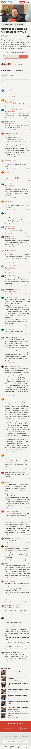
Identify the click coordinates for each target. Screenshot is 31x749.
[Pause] (1, 20)
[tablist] (8, 75)
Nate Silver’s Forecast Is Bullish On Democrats (18, 677)
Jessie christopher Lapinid (12, 472)
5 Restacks (20, 64)
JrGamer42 (8, 399)
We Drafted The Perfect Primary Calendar (17, 696)
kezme (6, 121)
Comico (7, 297)
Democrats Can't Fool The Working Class (18, 702)
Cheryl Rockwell (9, 337)
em (6, 482)
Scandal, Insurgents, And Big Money (18, 689)
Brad (6, 201)
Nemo (6, 276)
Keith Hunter (8, 511)
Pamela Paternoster (10, 172)
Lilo (6, 563)
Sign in (27, 2)
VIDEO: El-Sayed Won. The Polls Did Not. (18, 684)
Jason (6, 160)
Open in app (8, 24)
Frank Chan (8, 605)
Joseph (6, 546)
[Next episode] (5, 20)
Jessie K (7, 236)
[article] (15, 672)
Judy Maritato (8, 455)
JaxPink (7, 227)
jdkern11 (7, 213)
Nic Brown (7, 250)
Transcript (20, 24)
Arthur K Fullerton (10, 581)
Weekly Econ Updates (11, 652)
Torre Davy (8, 90)
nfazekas (7, 618)
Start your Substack (11, 741)
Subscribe (21, 2)
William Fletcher (9, 266)
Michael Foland (9, 100)
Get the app (23, 741)
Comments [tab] (5, 75)
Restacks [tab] (11, 75)
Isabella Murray (9, 538)
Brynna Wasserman (10, 133)
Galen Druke (4, 35)
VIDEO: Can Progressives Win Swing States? (18, 714)
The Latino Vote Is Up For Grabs (17, 671)
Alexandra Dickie (9, 110)
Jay (5, 184)
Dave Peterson (9, 366)
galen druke (8, 329)
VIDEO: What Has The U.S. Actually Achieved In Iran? (18, 708)
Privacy (16, 736)
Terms (20, 736)
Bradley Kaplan (9, 289)
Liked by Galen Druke (11, 91)
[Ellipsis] (29, 90)
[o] (4, 673)
